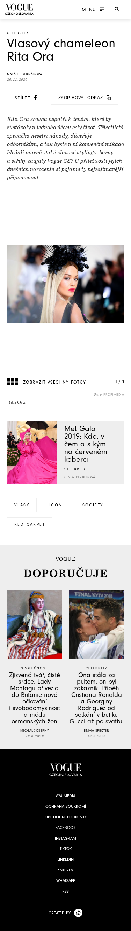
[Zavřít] (123, 923)
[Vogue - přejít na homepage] (19, 9)
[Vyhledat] (117, 9)
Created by (60, 912)
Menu (89, 9)
